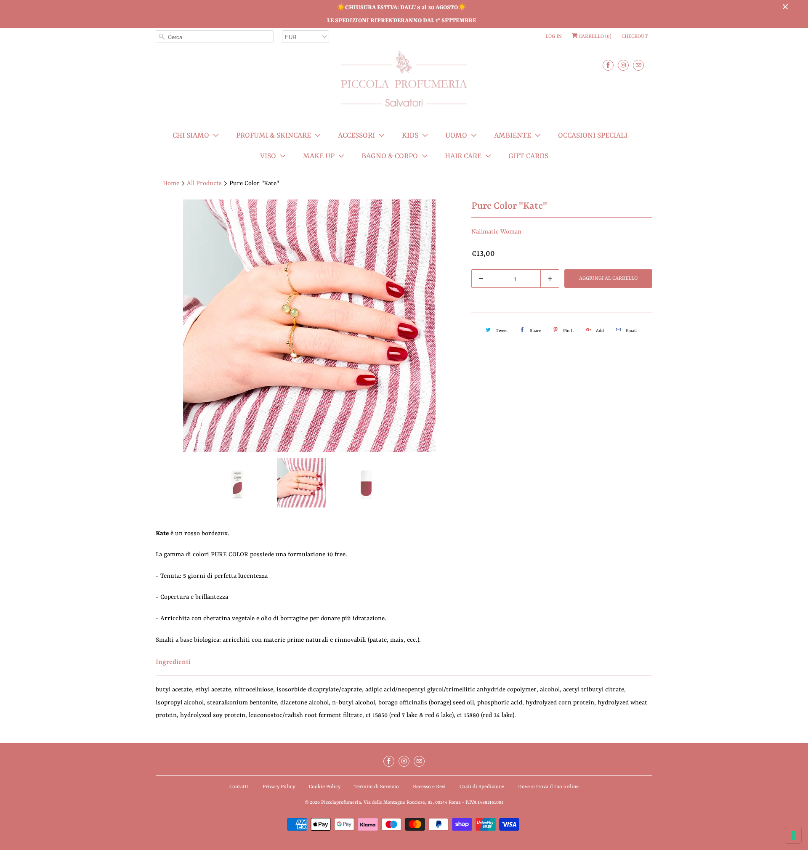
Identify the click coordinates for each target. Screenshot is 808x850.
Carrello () (594, 37)
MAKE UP (319, 156)
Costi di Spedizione (482, 787)
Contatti (239, 787)
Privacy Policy (279, 787)
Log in (553, 37)
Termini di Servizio (376, 787)
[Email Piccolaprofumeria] (638, 65)
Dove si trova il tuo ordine (548, 787)
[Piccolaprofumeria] (404, 84)
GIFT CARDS (528, 156)
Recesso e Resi (429, 787)
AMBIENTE (512, 135)
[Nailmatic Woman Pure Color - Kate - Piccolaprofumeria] (309, 325)
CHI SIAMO (191, 135)
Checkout (635, 37)
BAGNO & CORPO (389, 156)
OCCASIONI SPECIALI (592, 135)
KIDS (410, 135)
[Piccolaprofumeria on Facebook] (608, 65)
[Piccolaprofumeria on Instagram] (623, 65)
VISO (268, 156)
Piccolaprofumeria (341, 802)
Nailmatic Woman (496, 232)
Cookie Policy (324, 787)
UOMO (456, 135)
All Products (204, 183)
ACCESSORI (356, 135)
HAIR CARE (463, 156)
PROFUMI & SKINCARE (273, 135)
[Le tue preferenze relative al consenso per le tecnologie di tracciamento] (793, 835)
